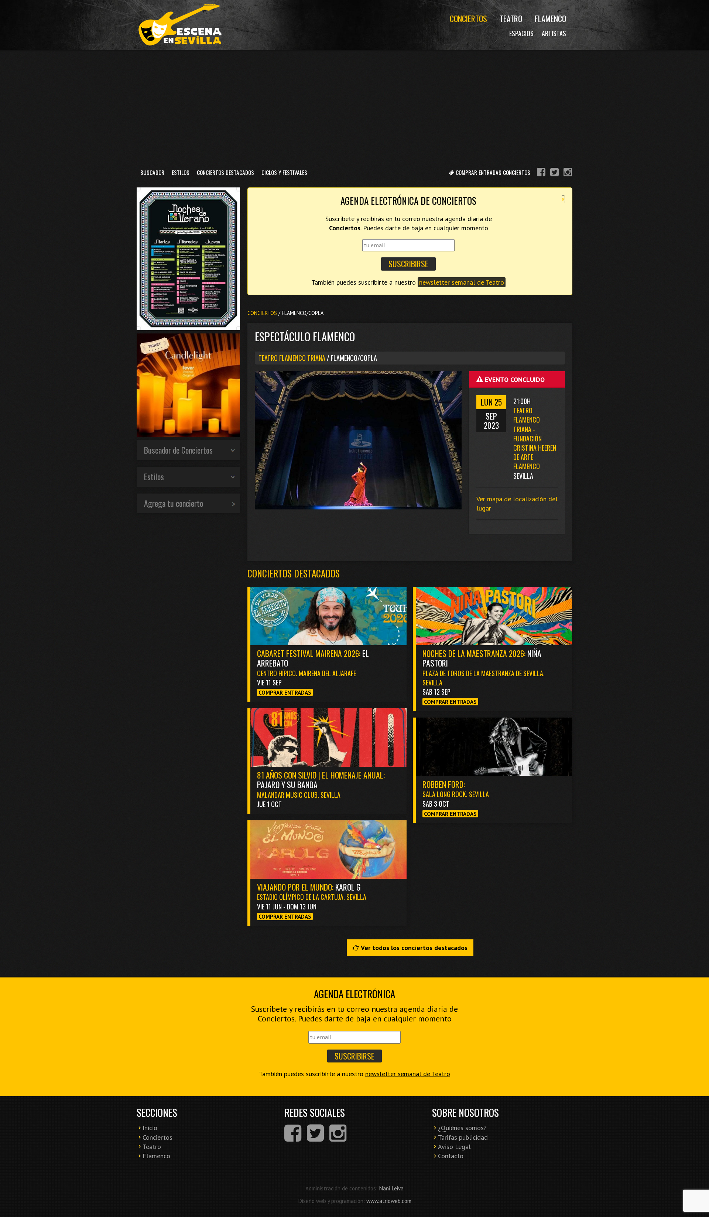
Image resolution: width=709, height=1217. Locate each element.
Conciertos (468, 18)
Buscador (152, 172)
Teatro (511, 18)
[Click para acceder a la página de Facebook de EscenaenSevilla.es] (541, 173)
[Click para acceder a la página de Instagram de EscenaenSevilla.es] (568, 173)
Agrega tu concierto (173, 503)
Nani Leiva (391, 1188)
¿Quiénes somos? (462, 1127)
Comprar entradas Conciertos (492, 172)
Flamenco (550, 18)
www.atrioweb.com (388, 1200)
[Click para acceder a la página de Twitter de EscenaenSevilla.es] (554, 173)
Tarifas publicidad (463, 1137)
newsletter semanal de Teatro (461, 282)
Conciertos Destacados (225, 172)
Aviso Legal (454, 1146)
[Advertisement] (354, 107)
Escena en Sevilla (179, 25)
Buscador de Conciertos (178, 450)
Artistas (554, 33)
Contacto (450, 1156)
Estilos (180, 172)
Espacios (521, 33)
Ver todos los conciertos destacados (413, 947)
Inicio (150, 1127)
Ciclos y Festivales (284, 172)
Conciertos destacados (293, 573)
